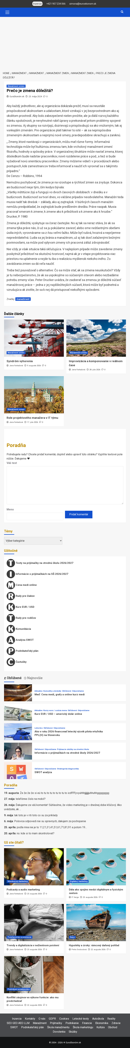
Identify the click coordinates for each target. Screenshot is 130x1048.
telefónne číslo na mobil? (31, 798)
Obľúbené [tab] (13, 678)
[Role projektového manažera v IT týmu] (34, 394)
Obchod (112, 1027)
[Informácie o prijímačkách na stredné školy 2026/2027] (18, 756)
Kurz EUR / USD (24, 606)
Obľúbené (66, 691)
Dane (72, 937)
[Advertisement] (65, 42)
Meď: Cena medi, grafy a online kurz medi (60, 694)
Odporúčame (78, 691)
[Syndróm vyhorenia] (34, 338)
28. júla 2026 (94, 370)
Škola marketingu (83, 1027)
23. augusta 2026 (34, 894)
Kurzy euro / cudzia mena (55, 710)
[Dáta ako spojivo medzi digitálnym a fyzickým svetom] (96, 866)
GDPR (52, 1018)
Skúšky (73, 1031)
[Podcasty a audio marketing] (34, 866)
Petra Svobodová (79, 949)
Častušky (21, 661)
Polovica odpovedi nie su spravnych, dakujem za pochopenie (50, 821)
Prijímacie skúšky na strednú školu (73, 749)
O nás (42, 1018)
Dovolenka (59, 1031)
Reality (111, 1018)
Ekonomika (101, 1023)
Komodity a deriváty (52, 691)
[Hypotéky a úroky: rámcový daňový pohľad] (96, 922)
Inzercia (16, 1018)
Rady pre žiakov (25, 595)
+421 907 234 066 (56, 3)
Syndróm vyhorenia (20, 361)
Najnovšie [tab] (34, 678)
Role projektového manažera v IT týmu (32, 417)
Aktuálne (38, 691)
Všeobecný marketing (18, 881)
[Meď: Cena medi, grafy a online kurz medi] (18, 698)
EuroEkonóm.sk (17, 96)
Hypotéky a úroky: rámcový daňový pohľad (94, 945)
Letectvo (39, 728)
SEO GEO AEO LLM (18, 1023)
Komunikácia (23, 628)
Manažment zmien (16, 86)
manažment (23, 299)
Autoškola (98, 1018)
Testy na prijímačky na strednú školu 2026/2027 (44, 562)
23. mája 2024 (35, 96)
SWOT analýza (43, 772)
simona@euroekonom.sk (82, 3)
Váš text (12, 463)
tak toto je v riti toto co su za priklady (36, 815)
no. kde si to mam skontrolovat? (35, 833)
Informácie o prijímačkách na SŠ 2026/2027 (41, 573)
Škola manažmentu (58, 1027)
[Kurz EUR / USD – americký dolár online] (18, 717)
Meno (10, 509)
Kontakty (30, 1018)
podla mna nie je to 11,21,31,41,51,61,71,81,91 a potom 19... (52, 827)
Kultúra (100, 1027)
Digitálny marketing (79, 881)
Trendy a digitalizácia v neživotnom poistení (33, 945)
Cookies (64, 1018)
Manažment (40, 1023)
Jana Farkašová (16, 365)
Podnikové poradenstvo (19, 989)
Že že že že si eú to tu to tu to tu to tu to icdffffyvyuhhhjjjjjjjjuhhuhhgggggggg (64, 793)
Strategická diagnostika (68, 769)
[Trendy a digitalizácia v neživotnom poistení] (34, 922)
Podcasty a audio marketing (23, 889)
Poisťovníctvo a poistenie (19, 937)
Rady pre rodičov (25, 617)
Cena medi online (26, 584)
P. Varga (75, 897)
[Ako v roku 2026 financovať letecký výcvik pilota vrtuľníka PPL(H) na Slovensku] (18, 736)
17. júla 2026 (32, 422)
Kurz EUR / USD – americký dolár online (58, 713)
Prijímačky (56, 1023)
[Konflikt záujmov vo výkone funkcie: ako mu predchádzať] (34, 974)
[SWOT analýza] (18, 775)
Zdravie (116, 1023)
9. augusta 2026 (34, 365)
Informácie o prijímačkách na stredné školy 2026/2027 (67, 752)
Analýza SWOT (24, 639)
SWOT (14, 1027)
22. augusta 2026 (98, 949)
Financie (87, 1023)
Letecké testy (80, 1018)
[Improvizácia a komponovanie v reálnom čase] (96, 338)
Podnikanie (72, 1023)
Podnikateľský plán (26, 650)
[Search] (122, 12)
